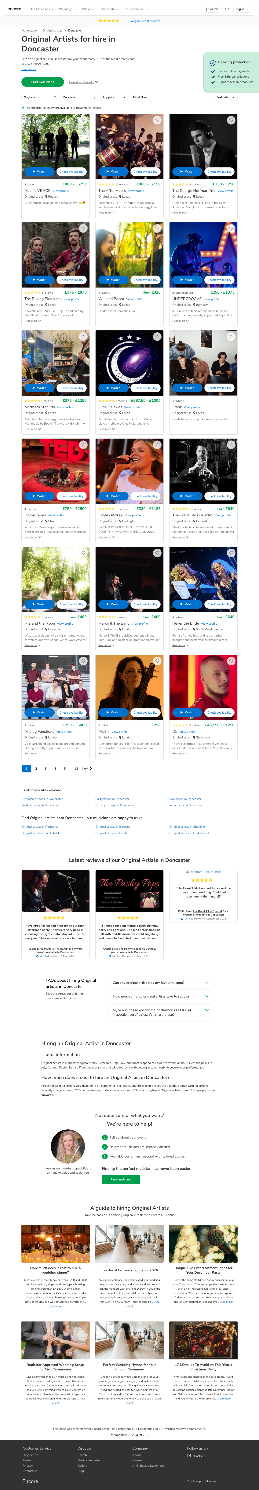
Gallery (82, 1466)
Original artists (52, 30)
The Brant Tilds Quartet (207, 911)
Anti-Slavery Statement (148, 1466)
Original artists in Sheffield (187, 827)
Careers (137, 1460)
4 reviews (178, 401)
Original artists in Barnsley (113, 827)
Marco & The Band (55, 949)
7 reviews (47, 617)
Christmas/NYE (134, 9)
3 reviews (30, 184)
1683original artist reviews (141, 21)
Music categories (89, 1460)
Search (213, 9)
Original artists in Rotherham (40, 827)
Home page (29, 30)
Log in (240, 9)
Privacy (28, 1466)
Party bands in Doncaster (112, 799)
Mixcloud (211, 1481)
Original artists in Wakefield (40, 833)
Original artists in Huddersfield (189, 833)
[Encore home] (14, 9)
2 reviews (47, 401)
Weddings (65, 9)
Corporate (108, 9)
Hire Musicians (40, 9)
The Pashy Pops (128, 949)
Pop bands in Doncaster (185, 799)
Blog (81, 1471)
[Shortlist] (227, 9)
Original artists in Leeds (111, 833)
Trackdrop (194, 1481)
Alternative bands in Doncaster (42, 799)
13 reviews (121, 184)
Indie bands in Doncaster (185, 805)
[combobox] (40, 97)
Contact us (30, 1471)
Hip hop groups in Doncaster (114, 805)
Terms (27, 1460)
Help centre (30, 1455)
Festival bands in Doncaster (39, 805)
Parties (86, 9)
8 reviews (195, 184)
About (136, 1455)
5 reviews (195, 509)
